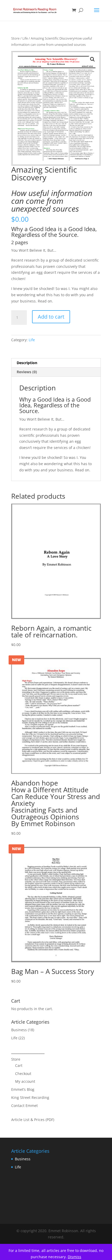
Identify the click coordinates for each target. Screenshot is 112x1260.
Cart (18, 1065)
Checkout (23, 1073)
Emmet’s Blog (22, 1089)
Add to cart (51, 316)
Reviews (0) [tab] (27, 371)
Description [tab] (27, 362)
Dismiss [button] (74, 1256)
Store (15, 38)
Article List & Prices (28, 1119)
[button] (92, 59)
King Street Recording (30, 1097)
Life (25, 38)
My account (25, 1081)
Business (19, 1029)
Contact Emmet (24, 1105)
